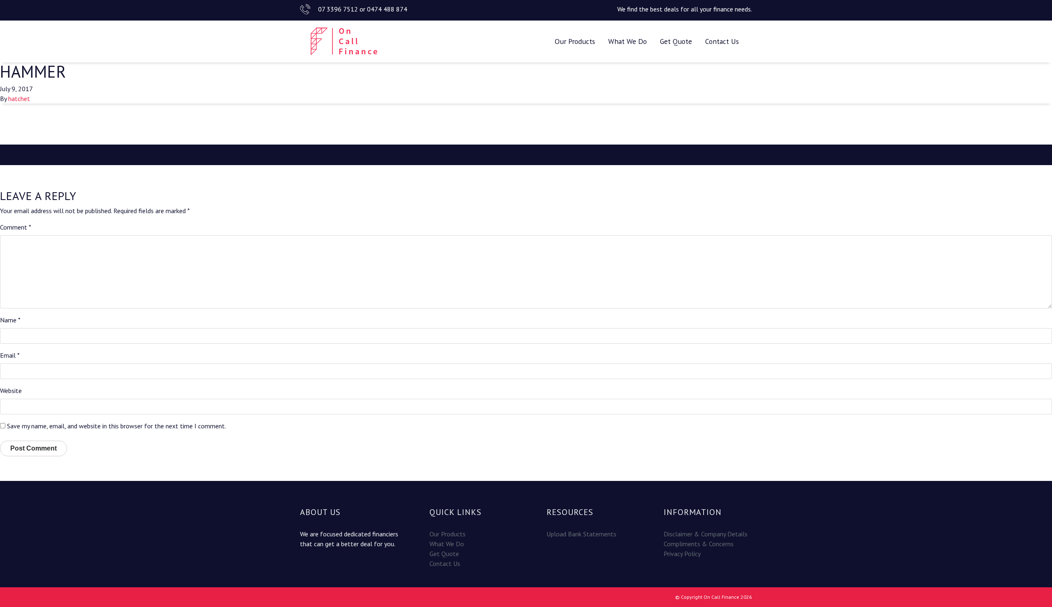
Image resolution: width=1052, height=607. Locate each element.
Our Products (575, 41)
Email (10, 355)
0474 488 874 (387, 9)
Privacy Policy (682, 554)
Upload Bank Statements (581, 534)
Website (11, 390)
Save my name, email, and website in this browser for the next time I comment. (116, 426)
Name (10, 320)
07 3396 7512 (338, 9)
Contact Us (722, 41)
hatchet (19, 98)
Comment (15, 227)
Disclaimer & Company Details (705, 534)
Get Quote (676, 41)
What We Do (627, 41)
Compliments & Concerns (699, 544)
